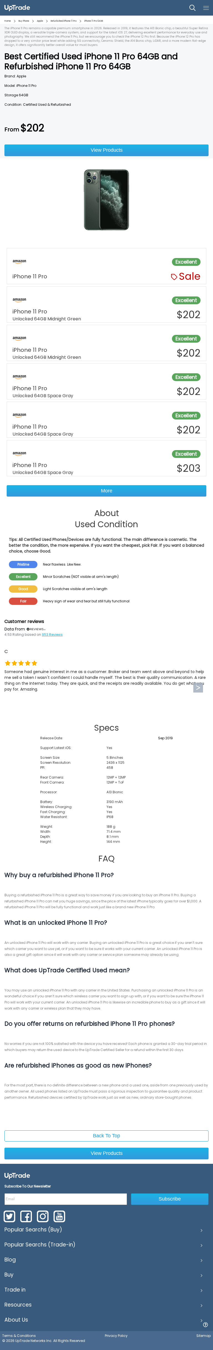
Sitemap (203, 1335)
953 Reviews (52, 634)
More (106, 491)
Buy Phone (24, 21)
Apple (40, 21)
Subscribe (170, 1199)
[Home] (17, 1176)
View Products (107, 150)
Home (7, 21)
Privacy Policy (116, 1335)
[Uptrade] (17, 7)
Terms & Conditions (19, 1335)
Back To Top (106, 1135)
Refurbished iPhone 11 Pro (64, 21)
